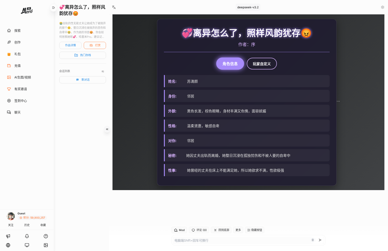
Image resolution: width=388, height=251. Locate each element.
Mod (182, 230)
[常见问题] (45, 236)
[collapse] (53, 8)
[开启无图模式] (45, 245)
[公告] (8, 236)
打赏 (98, 45)
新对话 (86, 79)
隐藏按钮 (256, 230)
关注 (10, 225)
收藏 (43, 225)
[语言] (8, 245)
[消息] (26, 236)
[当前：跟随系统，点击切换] (27, 245)
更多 (238, 230)
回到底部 (223, 230)
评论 (201, 230)
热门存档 (85, 55)
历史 (27, 225)
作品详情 (70, 45)
